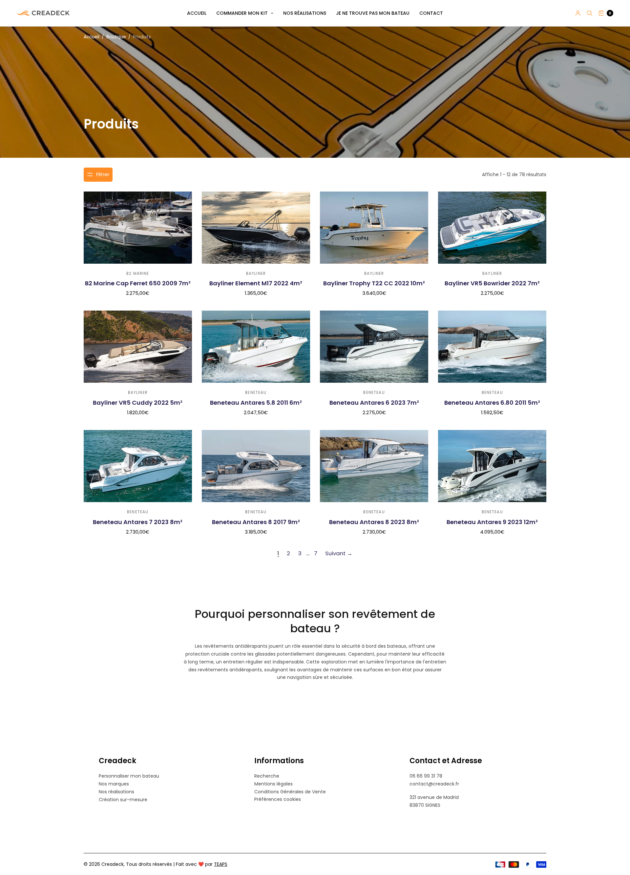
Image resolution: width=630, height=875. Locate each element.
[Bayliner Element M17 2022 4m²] (256, 228)
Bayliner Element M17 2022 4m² (255, 283)
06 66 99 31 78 (426, 776)
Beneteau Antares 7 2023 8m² (137, 522)
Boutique (116, 37)
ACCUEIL (196, 13)
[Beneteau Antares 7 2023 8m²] (138, 466)
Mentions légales (273, 784)
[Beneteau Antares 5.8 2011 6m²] (256, 347)
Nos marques (114, 784)
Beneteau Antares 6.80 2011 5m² (492, 402)
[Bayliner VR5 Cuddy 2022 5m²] (138, 347)
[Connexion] (578, 13)
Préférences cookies (277, 799)
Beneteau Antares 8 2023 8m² (374, 522)
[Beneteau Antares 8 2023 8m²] (374, 466)
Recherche (266, 776)
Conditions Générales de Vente (290, 791)
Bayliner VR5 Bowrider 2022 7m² (492, 283)
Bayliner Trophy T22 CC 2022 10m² (374, 283)
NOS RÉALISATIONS (304, 13)
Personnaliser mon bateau (129, 776)
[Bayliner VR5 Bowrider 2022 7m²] (492, 228)
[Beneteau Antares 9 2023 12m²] (492, 466)
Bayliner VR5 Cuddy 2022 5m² (137, 402)
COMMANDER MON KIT (242, 13)
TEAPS (220, 864)
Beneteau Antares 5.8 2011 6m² (256, 402)
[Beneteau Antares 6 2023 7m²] (374, 347)
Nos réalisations (116, 791)
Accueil (91, 37)
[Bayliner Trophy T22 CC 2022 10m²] (374, 228)
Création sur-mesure (123, 799)
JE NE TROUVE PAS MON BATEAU (373, 13)
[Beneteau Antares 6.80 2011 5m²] (492, 347)
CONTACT (431, 13)
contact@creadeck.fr (434, 784)
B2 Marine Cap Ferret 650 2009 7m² (138, 283)
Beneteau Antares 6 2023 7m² (374, 402)
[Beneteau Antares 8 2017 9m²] (256, 466)
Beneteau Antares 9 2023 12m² (492, 522)
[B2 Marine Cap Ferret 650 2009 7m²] (138, 228)
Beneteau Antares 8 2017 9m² (256, 522)
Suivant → (338, 553)
